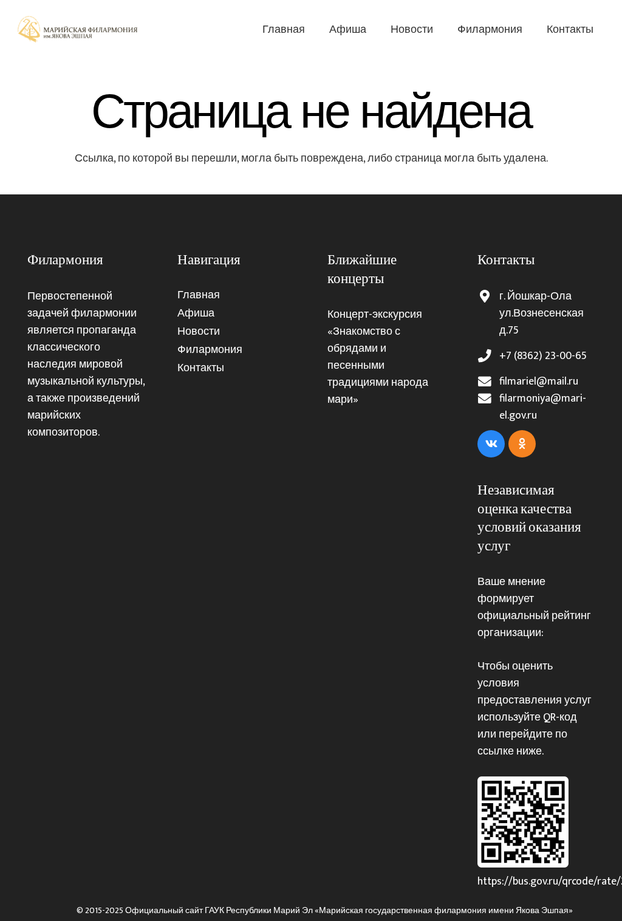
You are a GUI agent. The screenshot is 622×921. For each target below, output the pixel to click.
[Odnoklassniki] (522, 443)
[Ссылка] (78, 29)
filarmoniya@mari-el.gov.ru (542, 407)
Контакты (200, 368)
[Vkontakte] (491, 443)
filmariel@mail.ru (538, 381)
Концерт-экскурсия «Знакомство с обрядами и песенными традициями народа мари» (377, 357)
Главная (198, 295)
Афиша (195, 313)
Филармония (209, 350)
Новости (198, 332)
